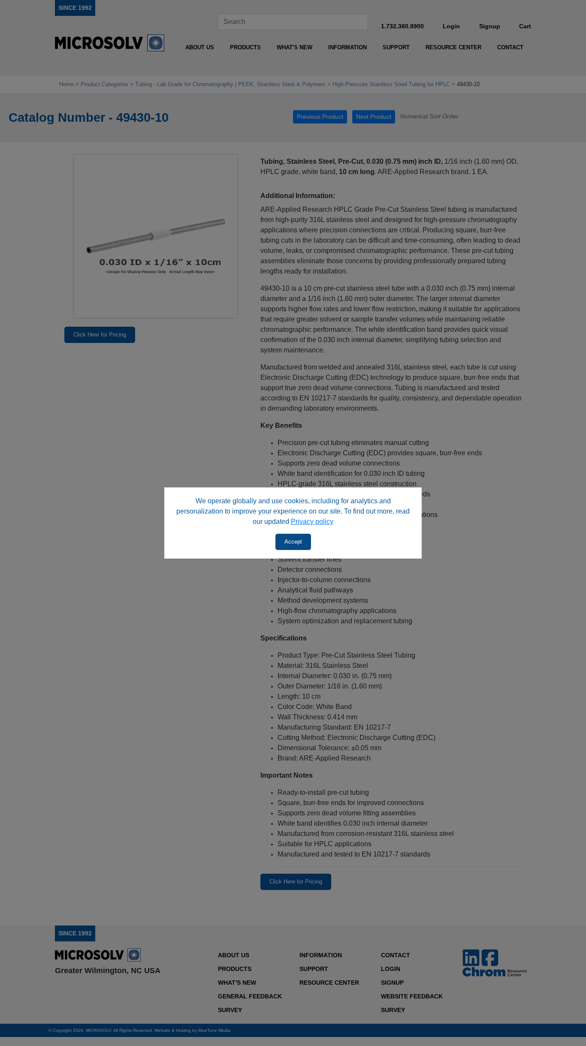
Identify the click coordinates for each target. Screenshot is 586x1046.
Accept (293, 541)
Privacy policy (312, 521)
